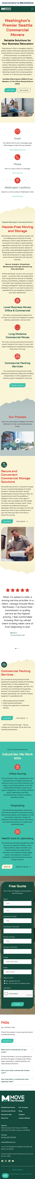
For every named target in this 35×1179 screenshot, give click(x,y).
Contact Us (7, 1041)
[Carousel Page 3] (19, 648)
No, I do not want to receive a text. (18, 983)
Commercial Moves (8, 1111)
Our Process (23, 1107)
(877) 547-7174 (17, 173)
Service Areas (6, 1114)
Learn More (10, 90)
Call (5, 1176)
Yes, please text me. (13, 981)
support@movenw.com (17, 150)
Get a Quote (24, 90)
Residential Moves (8, 1107)
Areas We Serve (17, 196)
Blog (20, 1111)
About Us (7, 867)
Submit (17, 1004)
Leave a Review (24, 1118)
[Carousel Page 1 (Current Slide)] (15, 648)
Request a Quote (17, 385)
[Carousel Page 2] (17, 648)
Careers (22, 1114)
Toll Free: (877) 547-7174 (8, 1137)
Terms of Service (17, 1169)
